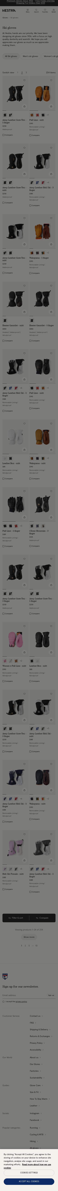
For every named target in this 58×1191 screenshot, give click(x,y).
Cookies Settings (29, 1173)
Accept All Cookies (29, 1182)
